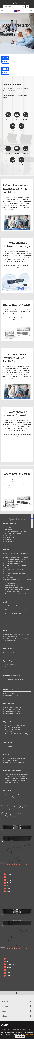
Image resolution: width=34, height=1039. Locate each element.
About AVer (6, 1016)
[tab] (32, 513)
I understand (20, 1036)
